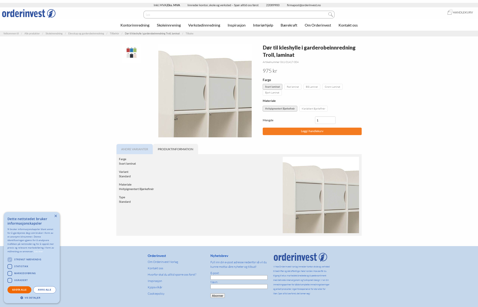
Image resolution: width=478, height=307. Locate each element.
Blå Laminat (312, 86)
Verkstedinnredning (204, 25)
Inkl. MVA (160, 5)
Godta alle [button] (19, 289)
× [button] (55, 216)
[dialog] (32, 257)
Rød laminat (293, 86)
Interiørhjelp (263, 25)
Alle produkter (32, 33)
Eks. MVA (173, 5)
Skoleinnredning (54, 33)
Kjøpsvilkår (155, 287)
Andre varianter (134, 149)
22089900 (273, 5)
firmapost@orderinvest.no (304, 5)
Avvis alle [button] (44, 289)
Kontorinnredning (134, 25)
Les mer (38, 251)
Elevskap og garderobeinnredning (86, 33)
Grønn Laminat (332, 86)
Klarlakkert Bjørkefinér (313, 108)
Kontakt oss (348, 25)
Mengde (268, 120)
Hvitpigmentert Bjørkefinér (280, 108)
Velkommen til (11, 33)
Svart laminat (272, 86)
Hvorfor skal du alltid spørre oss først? (172, 274)
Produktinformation (175, 149)
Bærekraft (289, 25)
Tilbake (189, 33)
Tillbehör (114, 33)
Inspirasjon (237, 25)
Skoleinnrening (169, 25)
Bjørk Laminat (272, 92)
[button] (31, 298)
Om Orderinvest (318, 25)
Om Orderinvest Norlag (163, 262)
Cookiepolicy (156, 293)
